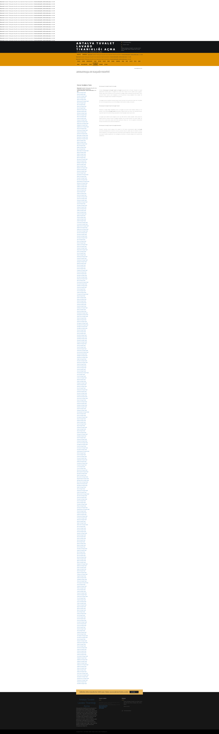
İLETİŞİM (105, 64)
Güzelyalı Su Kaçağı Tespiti (82, 340)
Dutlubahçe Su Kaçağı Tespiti (82, 260)
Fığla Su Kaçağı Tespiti (81, 295)
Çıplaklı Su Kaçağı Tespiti (81, 219)
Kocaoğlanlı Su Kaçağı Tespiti (82, 444)
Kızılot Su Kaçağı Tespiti (81, 437)
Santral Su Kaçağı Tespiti (81, 531)
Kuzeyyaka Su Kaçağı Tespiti (82, 463)
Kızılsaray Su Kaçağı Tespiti (82, 439)
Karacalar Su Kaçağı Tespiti (82, 393)
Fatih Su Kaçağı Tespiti (81, 289)
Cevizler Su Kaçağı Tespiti (81, 213)
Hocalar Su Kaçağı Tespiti (81, 365)
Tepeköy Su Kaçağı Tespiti (82, 586)
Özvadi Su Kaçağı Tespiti (81, 511)
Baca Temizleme (84, 64)
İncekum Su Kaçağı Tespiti (82, 377)
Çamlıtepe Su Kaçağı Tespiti (82, 196)
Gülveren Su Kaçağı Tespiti (82, 321)
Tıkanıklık (118, 61)
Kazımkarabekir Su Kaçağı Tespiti (83, 412)
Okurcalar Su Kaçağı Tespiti (82, 495)
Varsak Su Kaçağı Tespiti (81, 628)
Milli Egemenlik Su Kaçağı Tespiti (83, 480)
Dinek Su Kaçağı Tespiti (81, 242)
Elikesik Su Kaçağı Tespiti (81, 263)
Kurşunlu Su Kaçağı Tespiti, (82, 456)
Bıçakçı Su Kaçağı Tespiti (81, 166)
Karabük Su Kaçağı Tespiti (81, 391)
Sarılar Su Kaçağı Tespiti (81, 538)
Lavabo (83, 61)
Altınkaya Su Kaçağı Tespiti (82, 113)
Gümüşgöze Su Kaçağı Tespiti (82, 323)
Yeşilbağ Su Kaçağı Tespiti (81, 657)
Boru (127, 61)
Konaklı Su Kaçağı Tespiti (81, 446)
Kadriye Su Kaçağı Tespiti (81, 384)
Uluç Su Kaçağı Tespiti (81, 611)
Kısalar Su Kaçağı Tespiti (81, 429)
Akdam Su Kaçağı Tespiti (81, 99)
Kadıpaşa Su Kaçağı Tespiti (82, 383)
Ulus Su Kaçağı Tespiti (81, 615)
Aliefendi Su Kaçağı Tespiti (82, 109)
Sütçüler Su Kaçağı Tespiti (81, 572)
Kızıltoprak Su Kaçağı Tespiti (82, 441)
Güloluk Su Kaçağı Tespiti (81, 318)
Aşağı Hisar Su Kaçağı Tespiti (82, 121)
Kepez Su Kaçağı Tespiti (81, 418)
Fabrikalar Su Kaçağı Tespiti (82, 285)
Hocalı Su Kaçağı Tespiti (81, 369)
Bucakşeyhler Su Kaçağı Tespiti (82, 174)
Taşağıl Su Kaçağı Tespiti (81, 575)
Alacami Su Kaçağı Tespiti (81, 106)
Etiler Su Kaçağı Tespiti (81, 280)
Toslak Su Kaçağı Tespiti (81, 599)
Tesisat (90, 64)
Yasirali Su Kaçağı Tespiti (81, 634)
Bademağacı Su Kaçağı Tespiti (82, 135)
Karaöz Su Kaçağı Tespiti (81, 400)
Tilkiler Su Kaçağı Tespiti (81, 587)
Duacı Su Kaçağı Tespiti (81, 253)
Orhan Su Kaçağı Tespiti (81, 500)
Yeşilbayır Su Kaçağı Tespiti (82, 661)
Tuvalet (78, 61)
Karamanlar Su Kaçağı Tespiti (82, 398)
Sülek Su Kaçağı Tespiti (81, 570)
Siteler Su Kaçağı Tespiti (81, 562)
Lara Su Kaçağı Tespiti (81, 466)
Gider (108, 61)
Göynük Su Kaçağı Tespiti (81, 311)
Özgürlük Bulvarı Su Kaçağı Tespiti (83, 509)
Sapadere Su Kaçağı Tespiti (82, 533)
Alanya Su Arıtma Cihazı (103, 705)
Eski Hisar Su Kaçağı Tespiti (82, 277)
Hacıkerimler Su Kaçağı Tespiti (82, 350)
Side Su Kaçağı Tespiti (81, 552)
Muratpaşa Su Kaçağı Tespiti (82, 485)
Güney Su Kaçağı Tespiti (81, 331)
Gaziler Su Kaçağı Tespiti (81, 297)
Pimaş (123, 61)
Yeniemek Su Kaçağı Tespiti (82, 647)
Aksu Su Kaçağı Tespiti (81, 104)
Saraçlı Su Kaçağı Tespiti (81, 535)
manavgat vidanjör (83, 723)
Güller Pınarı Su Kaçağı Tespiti (82, 316)
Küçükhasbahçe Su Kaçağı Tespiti (83, 451)
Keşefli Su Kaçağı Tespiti (81, 420)
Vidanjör (101, 64)
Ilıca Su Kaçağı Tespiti (81, 374)
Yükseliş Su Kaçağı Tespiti (81, 681)
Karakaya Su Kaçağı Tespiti (82, 394)
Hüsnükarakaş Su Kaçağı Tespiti (83, 372)
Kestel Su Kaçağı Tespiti (81, 422)
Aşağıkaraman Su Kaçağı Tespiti (83, 126)
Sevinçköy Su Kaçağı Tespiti (82, 548)
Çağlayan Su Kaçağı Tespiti (82, 184)
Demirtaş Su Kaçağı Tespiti (82, 234)
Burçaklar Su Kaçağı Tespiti (82, 178)
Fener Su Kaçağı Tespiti (81, 290)
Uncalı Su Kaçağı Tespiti (81, 616)
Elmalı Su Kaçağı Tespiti (81, 265)
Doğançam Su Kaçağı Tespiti (82, 244)
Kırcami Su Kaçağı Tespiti (81, 423)
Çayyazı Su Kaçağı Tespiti (81, 208)
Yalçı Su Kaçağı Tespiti (81, 630)
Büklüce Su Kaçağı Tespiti (81, 176)
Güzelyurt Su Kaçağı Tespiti (82, 342)
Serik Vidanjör (101, 708)
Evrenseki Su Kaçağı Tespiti (82, 283)
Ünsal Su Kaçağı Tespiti (81, 618)
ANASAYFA (79, 54)
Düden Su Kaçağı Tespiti (81, 254)
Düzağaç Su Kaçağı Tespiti (82, 261)
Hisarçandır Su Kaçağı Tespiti (82, 362)
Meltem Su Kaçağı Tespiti (81, 475)
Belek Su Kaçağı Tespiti (81, 157)
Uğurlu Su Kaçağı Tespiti (81, 610)
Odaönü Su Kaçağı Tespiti (81, 492)
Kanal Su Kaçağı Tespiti (81, 388)
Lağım (139, 61)
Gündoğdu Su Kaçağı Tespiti (82, 326)
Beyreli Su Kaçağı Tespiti (81, 164)
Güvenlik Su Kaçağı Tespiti (82, 335)
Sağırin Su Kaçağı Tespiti (81, 523)
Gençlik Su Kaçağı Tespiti (81, 304)
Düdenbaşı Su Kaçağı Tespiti (82, 256)
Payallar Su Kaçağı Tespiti (81, 514)
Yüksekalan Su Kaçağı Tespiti (82, 680)
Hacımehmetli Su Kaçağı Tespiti (82, 352)
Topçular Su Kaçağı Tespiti (82, 593)
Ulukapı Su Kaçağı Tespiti (81, 613)
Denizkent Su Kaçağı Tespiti (82, 236)
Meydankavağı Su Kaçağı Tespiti (83, 478)
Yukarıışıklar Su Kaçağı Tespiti (82, 676)
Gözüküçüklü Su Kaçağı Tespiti (82, 314)
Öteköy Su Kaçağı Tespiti (81, 505)
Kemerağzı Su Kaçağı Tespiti (82, 417)
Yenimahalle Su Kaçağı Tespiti (82, 656)
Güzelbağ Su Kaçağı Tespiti (82, 336)
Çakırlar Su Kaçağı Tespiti (81, 190)
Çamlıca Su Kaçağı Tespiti (81, 195)
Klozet (104, 61)
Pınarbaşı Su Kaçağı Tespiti (82, 517)
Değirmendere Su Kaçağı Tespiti (83, 225)
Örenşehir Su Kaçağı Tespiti (82, 499)
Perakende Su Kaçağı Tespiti (82, 516)
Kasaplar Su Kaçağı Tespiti (82, 406)
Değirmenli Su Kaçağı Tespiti (82, 227)
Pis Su (135, 61)
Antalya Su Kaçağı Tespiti (81, 118)
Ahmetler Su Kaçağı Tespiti (82, 96)
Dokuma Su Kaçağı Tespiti (81, 246)
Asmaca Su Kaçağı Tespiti (81, 128)
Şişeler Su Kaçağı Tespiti (81, 560)
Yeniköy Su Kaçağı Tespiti (81, 651)
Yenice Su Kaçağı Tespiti (81, 646)
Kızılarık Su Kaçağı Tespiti (81, 432)
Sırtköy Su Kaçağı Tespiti (81, 558)
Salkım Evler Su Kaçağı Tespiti (82, 524)
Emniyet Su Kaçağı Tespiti (81, 272)
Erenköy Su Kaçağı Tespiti (81, 273)
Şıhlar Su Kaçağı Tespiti (81, 553)
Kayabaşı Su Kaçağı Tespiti (82, 410)
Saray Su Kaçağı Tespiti (81, 536)
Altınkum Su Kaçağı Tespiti (82, 114)
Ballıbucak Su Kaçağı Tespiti (82, 143)
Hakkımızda (84, 54)
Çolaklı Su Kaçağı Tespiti (81, 220)
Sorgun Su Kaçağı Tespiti (81, 567)
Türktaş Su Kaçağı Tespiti (81, 605)
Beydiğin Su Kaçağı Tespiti (82, 162)
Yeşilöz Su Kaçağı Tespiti (81, 669)
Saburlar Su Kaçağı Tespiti (82, 519)
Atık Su (131, 61)
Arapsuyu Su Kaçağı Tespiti (82, 120)
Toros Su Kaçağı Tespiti (81, 598)
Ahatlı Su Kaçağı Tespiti (81, 94)
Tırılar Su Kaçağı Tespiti (81, 589)
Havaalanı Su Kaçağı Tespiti (82, 360)
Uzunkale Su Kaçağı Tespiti (82, 622)
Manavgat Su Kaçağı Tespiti (82, 473)
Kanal (78, 64)
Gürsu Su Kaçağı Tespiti (81, 333)
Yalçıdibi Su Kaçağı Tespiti (81, 632)
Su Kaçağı (95, 64)
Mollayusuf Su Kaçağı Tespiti (82, 483)
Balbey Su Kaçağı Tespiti (81, 142)
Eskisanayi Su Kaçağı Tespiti (82, 278)
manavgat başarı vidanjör (80, 725)
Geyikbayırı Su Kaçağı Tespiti (82, 307)
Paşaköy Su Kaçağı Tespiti (82, 512)
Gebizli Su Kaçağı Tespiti (81, 301)
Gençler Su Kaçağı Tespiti (81, 302)
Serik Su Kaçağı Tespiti (81, 546)
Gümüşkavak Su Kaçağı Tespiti (82, 324)
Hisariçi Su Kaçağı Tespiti (81, 364)
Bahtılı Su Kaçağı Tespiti (81, 140)
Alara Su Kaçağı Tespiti (81, 108)
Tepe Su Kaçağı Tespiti (81, 584)
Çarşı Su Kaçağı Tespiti (81, 203)
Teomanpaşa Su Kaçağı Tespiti (82, 582)
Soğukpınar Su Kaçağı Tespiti (82, 564)
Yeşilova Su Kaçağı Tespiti (81, 668)
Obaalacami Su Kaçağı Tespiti (82, 490)
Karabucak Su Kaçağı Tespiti (82, 389)
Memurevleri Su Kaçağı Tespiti (82, 476)
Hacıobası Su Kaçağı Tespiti (82, 353)
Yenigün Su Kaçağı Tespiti (81, 649)
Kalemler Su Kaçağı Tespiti (82, 386)
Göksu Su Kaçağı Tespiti (81, 309)
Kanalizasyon (89, 61)
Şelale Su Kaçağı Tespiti (81, 543)
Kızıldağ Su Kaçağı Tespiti (81, 435)
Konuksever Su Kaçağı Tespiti (82, 447)
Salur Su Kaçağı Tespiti (81, 526)
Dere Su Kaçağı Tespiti (81, 239)
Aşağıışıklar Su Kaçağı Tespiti (82, 125)
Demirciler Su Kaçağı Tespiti (82, 232)
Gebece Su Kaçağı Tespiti (81, 299)
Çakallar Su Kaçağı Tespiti (81, 188)
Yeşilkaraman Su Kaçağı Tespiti (82, 664)
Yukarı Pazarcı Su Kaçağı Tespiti (83, 675)
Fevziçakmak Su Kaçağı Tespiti (82, 294)
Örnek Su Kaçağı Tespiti (81, 502)
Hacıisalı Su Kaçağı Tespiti (81, 348)
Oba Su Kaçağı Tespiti (81, 488)
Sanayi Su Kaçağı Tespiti (81, 528)
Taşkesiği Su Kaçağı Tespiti (82, 579)
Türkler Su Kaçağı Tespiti (81, 603)
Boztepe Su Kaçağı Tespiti (81, 169)
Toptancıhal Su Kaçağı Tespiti (82, 596)
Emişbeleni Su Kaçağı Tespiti (82, 270)
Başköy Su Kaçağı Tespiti (81, 147)
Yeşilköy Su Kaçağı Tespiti (81, 666)
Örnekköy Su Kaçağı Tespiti (82, 504)
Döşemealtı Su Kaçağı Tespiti (82, 249)
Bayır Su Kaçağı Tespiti (81, 149)
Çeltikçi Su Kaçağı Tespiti (81, 210)
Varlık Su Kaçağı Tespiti (81, 627)
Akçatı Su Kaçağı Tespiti (81, 97)
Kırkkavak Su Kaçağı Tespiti (82, 427)
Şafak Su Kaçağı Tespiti (81, 521)
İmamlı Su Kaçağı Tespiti (81, 376)
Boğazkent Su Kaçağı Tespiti (82, 167)
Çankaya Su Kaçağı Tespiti (82, 200)
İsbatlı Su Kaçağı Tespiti (81, 379)
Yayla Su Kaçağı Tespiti (81, 639)
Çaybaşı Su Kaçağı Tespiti (81, 207)
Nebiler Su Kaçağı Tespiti (81, 487)
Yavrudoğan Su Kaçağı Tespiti (82, 635)
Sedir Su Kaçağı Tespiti (81, 540)
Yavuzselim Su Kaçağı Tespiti (82, 637)
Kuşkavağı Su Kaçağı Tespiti (82, 459)
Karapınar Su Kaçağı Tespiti (82, 401)
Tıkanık (112, 61)
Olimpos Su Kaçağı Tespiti (81, 497)
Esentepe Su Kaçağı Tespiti (82, 275)
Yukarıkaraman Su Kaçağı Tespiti (83, 678)
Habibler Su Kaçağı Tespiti (81, 343)
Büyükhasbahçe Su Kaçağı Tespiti (83, 181)
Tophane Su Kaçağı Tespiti (82, 594)
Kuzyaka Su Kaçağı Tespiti (82, 464)
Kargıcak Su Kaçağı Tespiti (82, 403)
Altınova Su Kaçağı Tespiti (81, 116)
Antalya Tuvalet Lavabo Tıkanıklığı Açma (87, 702)
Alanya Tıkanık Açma (102, 707)
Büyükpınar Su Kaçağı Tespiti (82, 183)
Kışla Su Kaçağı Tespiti (81, 430)
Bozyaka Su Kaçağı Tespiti (82, 171)
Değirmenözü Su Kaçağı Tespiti (82, 229)
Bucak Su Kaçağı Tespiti (81, 172)
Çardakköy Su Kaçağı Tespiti (82, 201)
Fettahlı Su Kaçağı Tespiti (81, 292)
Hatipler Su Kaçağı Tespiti (81, 359)
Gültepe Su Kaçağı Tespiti (81, 319)
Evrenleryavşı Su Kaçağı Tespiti (82, 282)
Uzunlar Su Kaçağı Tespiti (81, 623)
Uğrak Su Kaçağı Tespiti (81, 608)
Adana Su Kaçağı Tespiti (81, 92)
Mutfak (99, 61)
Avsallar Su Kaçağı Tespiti (81, 131)
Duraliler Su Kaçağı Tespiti (81, 258)
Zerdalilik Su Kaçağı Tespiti (82, 683)
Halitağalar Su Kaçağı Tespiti (82, 355)
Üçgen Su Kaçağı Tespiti (81, 606)
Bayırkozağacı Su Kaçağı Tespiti (82, 150)
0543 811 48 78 (126, 44)
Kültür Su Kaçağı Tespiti (81, 453)
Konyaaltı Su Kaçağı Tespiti (82, 449)
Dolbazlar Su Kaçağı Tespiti (82, 248)
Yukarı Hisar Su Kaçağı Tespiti (82, 673)
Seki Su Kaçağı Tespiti (81, 541)
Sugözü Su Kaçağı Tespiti (81, 569)
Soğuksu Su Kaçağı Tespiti (82, 565)
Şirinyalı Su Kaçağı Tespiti (81, 557)
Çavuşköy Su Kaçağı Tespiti (82, 205)
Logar (95, 61)
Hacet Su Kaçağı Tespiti (81, 345)
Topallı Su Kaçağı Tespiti (81, 591)
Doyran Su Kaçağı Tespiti (81, 251)
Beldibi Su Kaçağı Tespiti (81, 154)
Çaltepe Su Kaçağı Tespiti (81, 193)
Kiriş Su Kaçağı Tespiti (81, 425)
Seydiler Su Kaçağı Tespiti (81, 550)
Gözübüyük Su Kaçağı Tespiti (82, 312)
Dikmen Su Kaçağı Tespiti (81, 241)
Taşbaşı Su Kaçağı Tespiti (81, 577)
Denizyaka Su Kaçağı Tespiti (82, 237)
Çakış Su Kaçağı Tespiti (81, 191)
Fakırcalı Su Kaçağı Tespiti (81, 287)
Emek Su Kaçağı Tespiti (81, 266)
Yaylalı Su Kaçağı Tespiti (81, 644)
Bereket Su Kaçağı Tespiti (81, 160)
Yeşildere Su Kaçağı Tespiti (82, 663)
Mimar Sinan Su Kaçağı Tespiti (82, 482)
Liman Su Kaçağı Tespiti (81, 468)
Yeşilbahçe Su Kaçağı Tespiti (82, 659)
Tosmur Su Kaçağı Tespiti (81, 601)
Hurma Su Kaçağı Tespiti (81, 371)
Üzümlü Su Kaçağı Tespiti (81, 620)
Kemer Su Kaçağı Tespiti (81, 413)
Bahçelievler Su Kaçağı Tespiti (82, 137)
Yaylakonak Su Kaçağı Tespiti (82, 642)
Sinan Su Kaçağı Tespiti (81, 555)
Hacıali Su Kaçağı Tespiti (81, 347)
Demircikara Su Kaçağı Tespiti (82, 231)
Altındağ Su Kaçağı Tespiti (81, 111)
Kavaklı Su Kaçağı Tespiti (81, 408)
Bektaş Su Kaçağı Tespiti (81, 152)
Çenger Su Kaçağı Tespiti (81, 212)
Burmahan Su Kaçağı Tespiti (82, 179)
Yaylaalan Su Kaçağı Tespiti (82, 640)
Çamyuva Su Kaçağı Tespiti (82, 198)
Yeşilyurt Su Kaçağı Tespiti (81, 671)
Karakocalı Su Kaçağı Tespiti (82, 396)
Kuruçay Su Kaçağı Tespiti (81, 458)
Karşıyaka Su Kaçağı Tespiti (82, 405)
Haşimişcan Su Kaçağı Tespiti (82, 357)
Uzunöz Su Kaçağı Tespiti (81, 625)
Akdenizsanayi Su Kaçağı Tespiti (83, 101)
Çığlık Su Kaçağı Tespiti (81, 215)
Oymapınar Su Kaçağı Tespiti (82, 507)
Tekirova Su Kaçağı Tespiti (82, 581)
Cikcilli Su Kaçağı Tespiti (81, 217)
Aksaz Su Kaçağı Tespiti (81, 102)
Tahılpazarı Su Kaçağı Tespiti (82, 574)
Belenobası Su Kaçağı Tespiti (82, 159)
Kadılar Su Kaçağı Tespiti (81, 381)
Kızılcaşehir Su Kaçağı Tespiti (82, 434)
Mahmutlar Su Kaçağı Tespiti (82, 470)
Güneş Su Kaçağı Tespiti (81, 330)
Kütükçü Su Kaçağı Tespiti (81, 461)
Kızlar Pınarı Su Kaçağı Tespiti (82, 442)
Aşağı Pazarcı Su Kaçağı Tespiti (82, 123)
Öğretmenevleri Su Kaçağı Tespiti (83, 494)
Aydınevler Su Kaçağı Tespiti (82, 133)
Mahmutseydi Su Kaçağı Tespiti (82, 471)
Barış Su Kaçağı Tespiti (81, 145)
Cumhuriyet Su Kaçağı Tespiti (82, 222)
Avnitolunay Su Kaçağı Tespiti (82, 130)
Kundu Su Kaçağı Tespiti (81, 454)
